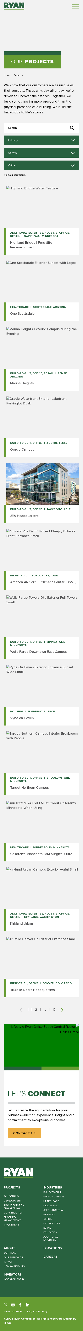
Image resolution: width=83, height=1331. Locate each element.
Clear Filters (15, 175)
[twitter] (5, 1305)
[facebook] (20, 1305)
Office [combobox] (11, 165)
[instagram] (13, 1305)
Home (7, 75)
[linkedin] (27, 1305)
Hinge (8, 1323)
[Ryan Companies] (14, 6)
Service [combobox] (12, 152)
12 (54, 1010)
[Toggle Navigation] (75, 6)
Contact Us (24, 1133)
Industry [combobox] (13, 140)
